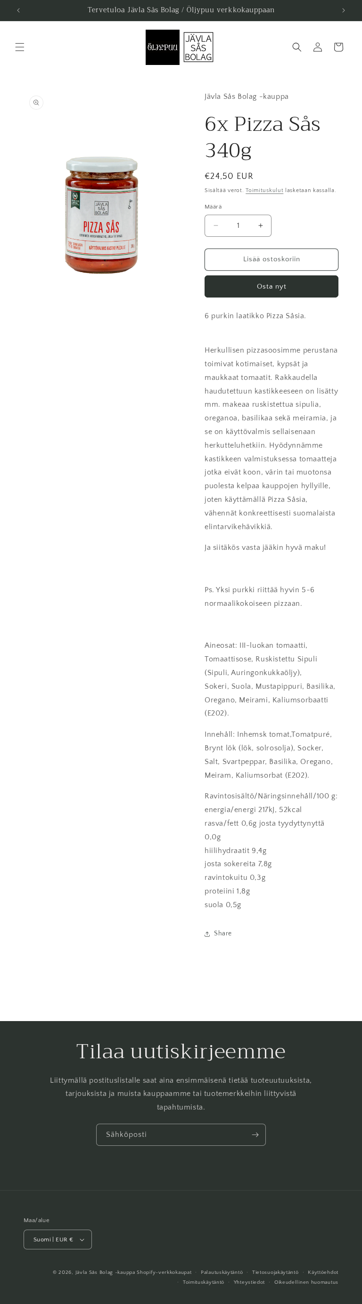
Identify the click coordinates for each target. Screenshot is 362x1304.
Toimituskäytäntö (203, 1282)
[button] (19, 47)
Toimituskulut (264, 190)
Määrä (213, 206)
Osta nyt (272, 286)
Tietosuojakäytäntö (275, 1272)
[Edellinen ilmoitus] (18, 10)
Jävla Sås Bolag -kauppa (105, 1272)
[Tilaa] (255, 1135)
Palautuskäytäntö (222, 1272)
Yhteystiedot (249, 1282)
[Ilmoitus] (343, 10)
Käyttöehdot (323, 1272)
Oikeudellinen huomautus (306, 1282)
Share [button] (223, 933)
